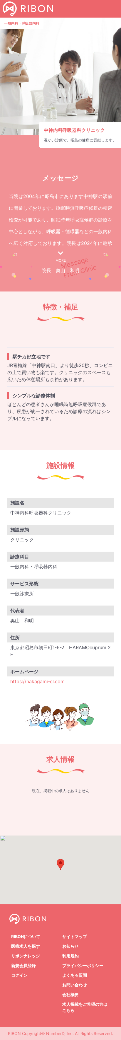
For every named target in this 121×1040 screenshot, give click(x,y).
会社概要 (70, 994)
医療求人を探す (25, 946)
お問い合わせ (74, 984)
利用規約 (70, 955)
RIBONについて (25, 936)
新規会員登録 (23, 965)
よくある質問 (74, 975)
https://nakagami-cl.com (37, 681)
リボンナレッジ (25, 955)
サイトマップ (74, 936)
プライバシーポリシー (82, 965)
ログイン (19, 975)
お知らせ (70, 946)
